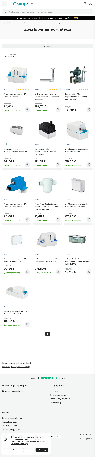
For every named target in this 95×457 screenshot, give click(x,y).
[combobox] (47, 11)
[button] (23, 89)
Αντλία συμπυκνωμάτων (61, 23)
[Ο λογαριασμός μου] (90, 3)
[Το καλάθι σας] (85, 3)
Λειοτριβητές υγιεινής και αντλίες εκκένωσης (34, 23)
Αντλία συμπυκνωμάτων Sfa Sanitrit (16, 363)
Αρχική (4, 23)
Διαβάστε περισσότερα (19, 444)
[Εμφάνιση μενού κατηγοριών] (4, 3)
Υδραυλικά (13, 23)
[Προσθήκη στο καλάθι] (27, 109)
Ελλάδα (85, 434)
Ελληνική (86, 438)
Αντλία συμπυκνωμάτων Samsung (16, 367)
